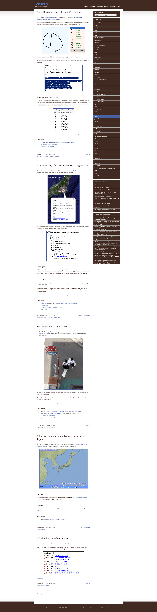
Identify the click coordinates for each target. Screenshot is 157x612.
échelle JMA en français (52, 519)
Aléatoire (112, 6)
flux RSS (57, 508)
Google (44, 317)
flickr (96, 84)
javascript (56, 156)
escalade (97, 72)
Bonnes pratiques (99, 37)
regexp (96, 133)
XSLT (54, 427)
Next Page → (40, 594)
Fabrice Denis (46, 148)
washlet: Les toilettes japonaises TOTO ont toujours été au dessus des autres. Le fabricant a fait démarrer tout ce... (107, 228)
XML (59, 317)
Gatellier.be (41, 3)
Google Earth (72, 170)
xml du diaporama (55, 413)
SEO (96, 138)
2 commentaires (86, 154)
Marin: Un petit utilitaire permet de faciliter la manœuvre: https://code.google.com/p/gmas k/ (107, 252)
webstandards (98, 158)
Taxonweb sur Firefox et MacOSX (103, 201)
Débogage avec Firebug (47, 146)
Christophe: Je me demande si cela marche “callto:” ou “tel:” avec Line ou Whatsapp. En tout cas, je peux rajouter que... (106, 243)
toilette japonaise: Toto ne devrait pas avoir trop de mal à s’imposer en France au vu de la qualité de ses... (107, 223)
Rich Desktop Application (101, 136)
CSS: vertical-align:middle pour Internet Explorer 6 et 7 (105, 210)
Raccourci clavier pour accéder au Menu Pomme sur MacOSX (105, 193)
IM (95, 114)
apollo (96, 32)
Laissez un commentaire (83, 315)
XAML (98, 175)
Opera (96, 123)
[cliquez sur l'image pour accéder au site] (63, 488)
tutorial (47, 585)
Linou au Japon (76, 134)
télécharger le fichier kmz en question (67, 303)
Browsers (97, 42)
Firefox (96, 74)
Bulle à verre (98, 50)
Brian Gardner (95, 608)
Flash (44, 427)
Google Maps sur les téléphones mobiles (64, 295)
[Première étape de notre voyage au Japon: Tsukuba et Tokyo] (63, 389)
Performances (98, 128)
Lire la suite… (40, 578)
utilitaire (96, 148)
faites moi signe (55, 403)
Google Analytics (101, 94)
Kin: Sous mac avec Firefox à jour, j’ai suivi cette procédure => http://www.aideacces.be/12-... (106, 233)
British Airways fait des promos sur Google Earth (62, 165)
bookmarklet (98, 40)
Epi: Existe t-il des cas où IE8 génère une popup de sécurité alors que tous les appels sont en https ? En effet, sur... (106, 262)
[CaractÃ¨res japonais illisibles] (63, 575)
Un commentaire (85, 527)
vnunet (45, 309)
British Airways (41, 170)
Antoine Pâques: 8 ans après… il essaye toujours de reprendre (105, 218)
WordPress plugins (102, 6)
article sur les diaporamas (48, 415)
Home (86, 6)
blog (96, 35)
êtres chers (57, 444)
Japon (51, 156)
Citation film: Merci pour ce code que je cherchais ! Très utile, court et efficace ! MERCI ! (107, 257)
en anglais (62, 519)
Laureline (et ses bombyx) (43, 333)
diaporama (39, 427)
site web (79, 270)
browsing (42, 156)
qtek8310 (99, 109)
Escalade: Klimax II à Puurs (102, 187)
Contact (92, 6)
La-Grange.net (49, 521)
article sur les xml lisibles (48, 417)
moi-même (108, 608)
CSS (96, 62)
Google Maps (100, 99)
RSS (119, 6)
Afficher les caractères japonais (49, 144)
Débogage (97, 64)
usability (97, 146)
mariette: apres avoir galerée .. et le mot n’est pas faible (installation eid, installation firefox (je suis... (106, 238)
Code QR (97, 55)
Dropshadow (86, 608)
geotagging (97, 89)
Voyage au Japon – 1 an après (52, 326)
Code (96, 52)
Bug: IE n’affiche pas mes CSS (102, 190)
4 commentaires (86, 425)
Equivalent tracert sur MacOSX (103, 196)
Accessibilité (98, 23)
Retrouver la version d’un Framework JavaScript (104, 206)
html (96, 111)
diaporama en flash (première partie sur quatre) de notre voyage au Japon (61, 411)
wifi (95, 160)
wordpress (97, 163)
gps (95, 104)
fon (95, 87)
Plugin (98, 165)
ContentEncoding (101, 79)
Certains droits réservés (52, 608)
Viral (96, 153)
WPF (96, 170)
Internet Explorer (101, 45)
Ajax (38, 156)
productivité (98, 131)
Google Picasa (100, 101)
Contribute (97, 59)
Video (96, 151)
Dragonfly (99, 126)
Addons (99, 77)
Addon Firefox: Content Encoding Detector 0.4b (107, 198)
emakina (47, 156)
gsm (96, 106)
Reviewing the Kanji (50, 17)
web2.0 (96, 155)
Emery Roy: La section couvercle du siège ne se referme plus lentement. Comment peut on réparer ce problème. (106, 248)
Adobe (96, 25)
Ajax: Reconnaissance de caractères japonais (60, 12)
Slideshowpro (44, 418)
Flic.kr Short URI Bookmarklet (102, 203)
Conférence (98, 57)
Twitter (96, 143)
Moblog (96, 121)
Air (97, 27)
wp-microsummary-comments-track (106, 168)
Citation (96, 185)
